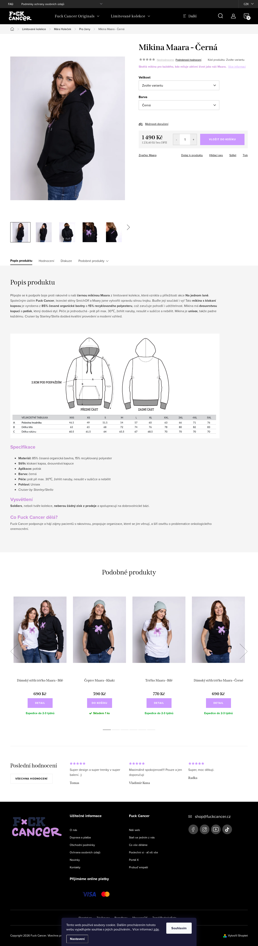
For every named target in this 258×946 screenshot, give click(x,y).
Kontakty (75, 867)
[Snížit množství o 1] (176, 139)
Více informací (237, 67)
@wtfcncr (227, 829)
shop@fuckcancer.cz (213, 816)
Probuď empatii (138, 867)
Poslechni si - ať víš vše (143, 852)
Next (243, 651)
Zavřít (173, 154)
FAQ (10, 4)
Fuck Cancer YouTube (216, 829)
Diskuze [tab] (66, 260)
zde (156, 929)
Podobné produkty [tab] (91, 260)
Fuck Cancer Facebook (193, 829)
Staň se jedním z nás (142, 837)
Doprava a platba (80, 837)
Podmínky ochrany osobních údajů (42, 4)
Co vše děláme (138, 845)
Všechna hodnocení (31, 779)
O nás (73, 830)
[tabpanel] (40, 656)
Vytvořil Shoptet (238, 935)
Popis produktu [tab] (21, 260)
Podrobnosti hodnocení (188, 59)
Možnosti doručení (156, 124)
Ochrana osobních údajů (85, 852)
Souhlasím (179, 928)
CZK (246, 4)
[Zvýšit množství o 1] (193, 139)
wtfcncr (204, 829)
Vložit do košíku (222, 139)
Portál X (134, 860)
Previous (14, 651)
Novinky (75, 860)
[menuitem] (77, 16)
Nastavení (77, 939)
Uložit (160, 154)
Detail (40, 703)
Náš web (134, 830)
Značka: (147, 155)
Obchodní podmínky (82, 845)
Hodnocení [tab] (46, 260)
